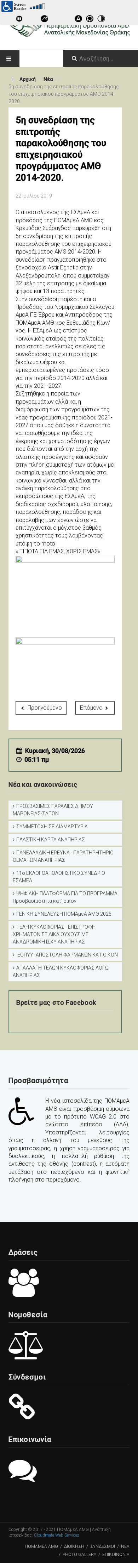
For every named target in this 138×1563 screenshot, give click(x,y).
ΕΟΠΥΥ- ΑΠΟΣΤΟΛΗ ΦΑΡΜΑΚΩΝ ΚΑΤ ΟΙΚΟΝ (67, 955)
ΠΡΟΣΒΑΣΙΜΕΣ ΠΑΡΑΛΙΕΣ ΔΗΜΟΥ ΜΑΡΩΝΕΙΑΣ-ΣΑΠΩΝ (53, 809)
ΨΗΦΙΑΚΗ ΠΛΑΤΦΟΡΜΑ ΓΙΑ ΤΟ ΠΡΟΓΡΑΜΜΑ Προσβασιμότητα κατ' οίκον (65, 897)
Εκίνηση (9, 20)
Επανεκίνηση (68, 20)
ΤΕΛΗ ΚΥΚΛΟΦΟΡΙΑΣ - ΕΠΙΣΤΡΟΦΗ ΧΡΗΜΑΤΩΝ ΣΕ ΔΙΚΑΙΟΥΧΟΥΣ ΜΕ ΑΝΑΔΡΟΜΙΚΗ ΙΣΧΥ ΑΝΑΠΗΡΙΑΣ (54, 934)
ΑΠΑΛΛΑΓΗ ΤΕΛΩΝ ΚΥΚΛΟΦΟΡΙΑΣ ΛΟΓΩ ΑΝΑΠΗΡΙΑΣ (61, 971)
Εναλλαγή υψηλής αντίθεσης (102, 20)
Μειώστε (57, 20)
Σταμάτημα (31, 20)
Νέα (125, 1546)
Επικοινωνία (116, 1554)
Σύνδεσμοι (102, 1546)
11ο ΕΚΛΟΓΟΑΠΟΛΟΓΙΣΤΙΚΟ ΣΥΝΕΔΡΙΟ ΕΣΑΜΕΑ (59, 876)
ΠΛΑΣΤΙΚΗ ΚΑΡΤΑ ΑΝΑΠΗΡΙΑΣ (50, 839)
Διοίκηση (74, 1546)
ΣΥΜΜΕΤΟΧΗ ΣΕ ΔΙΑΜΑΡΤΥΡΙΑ (52, 826)
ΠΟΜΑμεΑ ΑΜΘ (41, 1546)
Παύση (20, 20)
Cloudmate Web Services (56, 1535)
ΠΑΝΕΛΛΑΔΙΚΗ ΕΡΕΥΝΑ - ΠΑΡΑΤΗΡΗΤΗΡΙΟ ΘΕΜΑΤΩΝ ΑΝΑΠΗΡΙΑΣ (63, 856)
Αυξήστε (45, 20)
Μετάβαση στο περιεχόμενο (91, 20)
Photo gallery (79, 1554)
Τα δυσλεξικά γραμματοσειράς (79, 20)
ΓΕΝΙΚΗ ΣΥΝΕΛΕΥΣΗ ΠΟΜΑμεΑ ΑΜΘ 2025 (63, 914)
